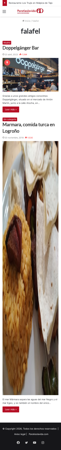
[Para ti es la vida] (30, 11)
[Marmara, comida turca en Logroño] (30, 268)
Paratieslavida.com (38, 434)
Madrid (7, 42)
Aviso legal (19, 434)
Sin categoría (10, 119)
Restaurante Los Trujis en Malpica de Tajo (31, 3)
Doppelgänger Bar (21, 47)
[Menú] (4, 12)
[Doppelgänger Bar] (30, 75)
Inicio (27, 20)
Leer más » (11, 109)
